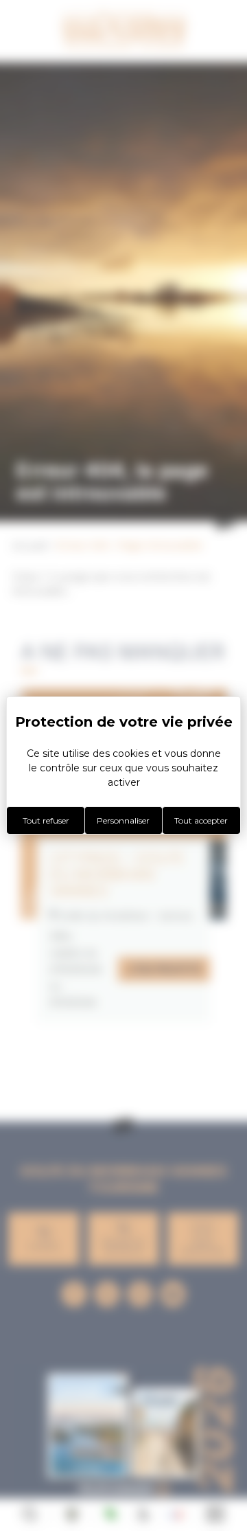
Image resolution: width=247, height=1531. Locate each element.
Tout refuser (46, 820)
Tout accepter (201, 820)
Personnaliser (123, 820)
